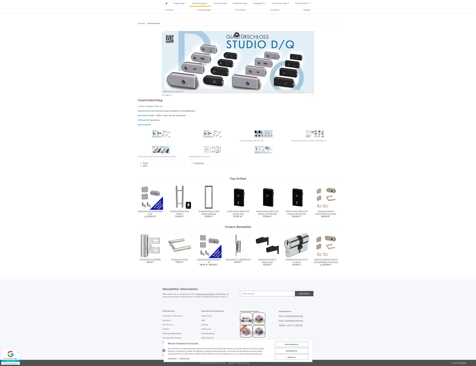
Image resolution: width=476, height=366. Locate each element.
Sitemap (204, 324)
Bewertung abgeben (11, 363)
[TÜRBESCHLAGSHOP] (166, 3)
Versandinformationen (172, 338)
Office (145, 166)
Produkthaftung (207, 333)
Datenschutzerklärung (206, 294)
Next (334, 203)
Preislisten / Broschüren (172, 316)
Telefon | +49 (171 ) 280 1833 (291, 325)
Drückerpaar (199, 163)
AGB (203, 320)
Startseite (166, 320)
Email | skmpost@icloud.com (291, 316)
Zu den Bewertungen (10, 358)
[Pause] (236, 34)
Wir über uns (168, 324)
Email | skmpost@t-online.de (291, 320)
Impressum (172, 358)
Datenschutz (184, 358)
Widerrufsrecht (207, 338)
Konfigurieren (291, 351)
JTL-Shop (463, 363)
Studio (145, 163)
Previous (142, 203)
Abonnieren (304, 293)
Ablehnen (291, 357)
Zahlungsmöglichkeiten (172, 333)
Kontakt (166, 329)
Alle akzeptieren (291, 344)
